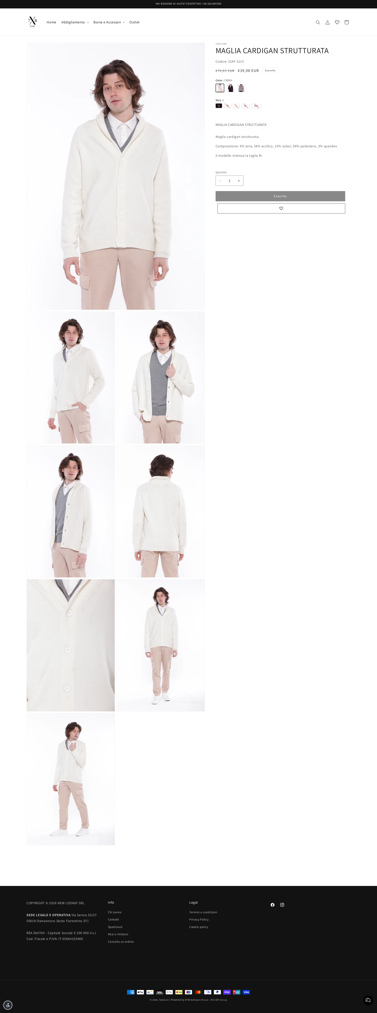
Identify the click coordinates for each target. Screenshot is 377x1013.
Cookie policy (198, 927)
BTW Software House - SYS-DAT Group (206, 999)
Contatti (113, 919)
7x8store (164, 999)
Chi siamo (115, 912)
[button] (75, 22)
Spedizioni (115, 927)
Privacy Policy (199, 919)
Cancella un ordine (121, 941)
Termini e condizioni (203, 912)
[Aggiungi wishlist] (281, 208)
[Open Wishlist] (337, 22)
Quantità (221, 172)
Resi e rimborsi (118, 934)
